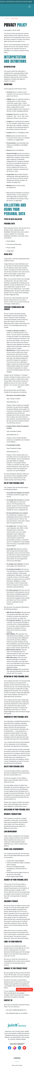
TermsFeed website (11, 387)
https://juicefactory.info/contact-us (16, 1015)
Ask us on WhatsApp (25, 989)
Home (7, 18)
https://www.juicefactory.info (15, 189)
